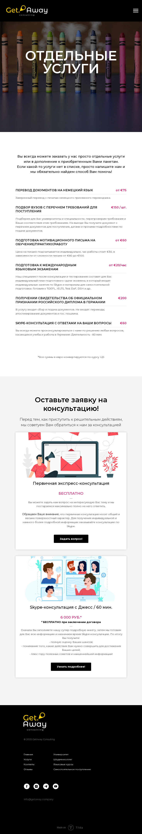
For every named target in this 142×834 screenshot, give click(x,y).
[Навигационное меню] (135, 11)
